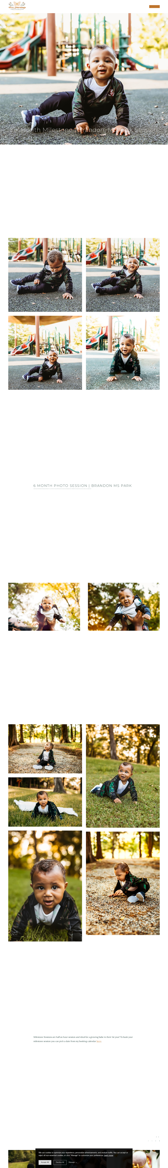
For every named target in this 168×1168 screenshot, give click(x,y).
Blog (126, 6)
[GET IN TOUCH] (154, 6)
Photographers (133, 6)
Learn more (108, 1155)
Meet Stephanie (118, 6)
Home (114, 6)
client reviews (130, 6)
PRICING (122, 6)
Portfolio (137, 6)
